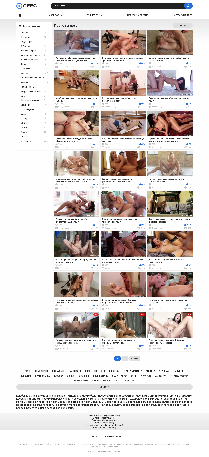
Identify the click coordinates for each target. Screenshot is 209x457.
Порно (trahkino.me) (104, 423)
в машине (84, 376)
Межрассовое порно (34, 55)
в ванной (114, 371)
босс (116, 380)
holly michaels (133, 371)
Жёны (34, 64)
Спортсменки (34, 69)
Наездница (34, 37)
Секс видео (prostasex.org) (104, 420)
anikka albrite (81, 380)
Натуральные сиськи (34, 91)
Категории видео (182, 15)
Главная (19, 15)
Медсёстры (34, 41)
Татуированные (34, 87)
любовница (41, 371)
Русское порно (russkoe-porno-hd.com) (104, 425)
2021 (27, 371)
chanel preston (179, 376)
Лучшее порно (95, 15)
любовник (25, 376)
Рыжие (34, 132)
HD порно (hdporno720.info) (104, 418)
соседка (58, 376)
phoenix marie (100, 376)
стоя (133, 376)
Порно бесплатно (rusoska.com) (104, 416)
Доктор (34, 32)
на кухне (178, 371)
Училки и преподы (34, 60)
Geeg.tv (100, 451)
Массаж (34, 73)
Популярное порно (137, 15)
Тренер (34, 118)
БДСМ (34, 96)
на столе (99, 371)
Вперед (134, 358)
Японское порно (34, 51)
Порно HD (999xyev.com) (104, 427)
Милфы (34, 136)
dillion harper (119, 376)
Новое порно (55, 15)
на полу (106, 380)
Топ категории (31, 26)
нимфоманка (42, 376)
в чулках (164, 371)
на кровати (146, 376)
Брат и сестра (34, 141)
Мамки (34, 114)
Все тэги (104, 387)
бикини (150, 371)
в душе (95, 380)
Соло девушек (34, 109)
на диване (75, 371)
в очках (71, 376)
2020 (87, 371)
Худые (34, 127)
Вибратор (34, 46)
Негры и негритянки (34, 100)
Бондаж (34, 123)
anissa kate (161, 376)
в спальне (58, 371)
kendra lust (128, 380)
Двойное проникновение (34, 78)
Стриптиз (34, 105)
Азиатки (34, 82)
